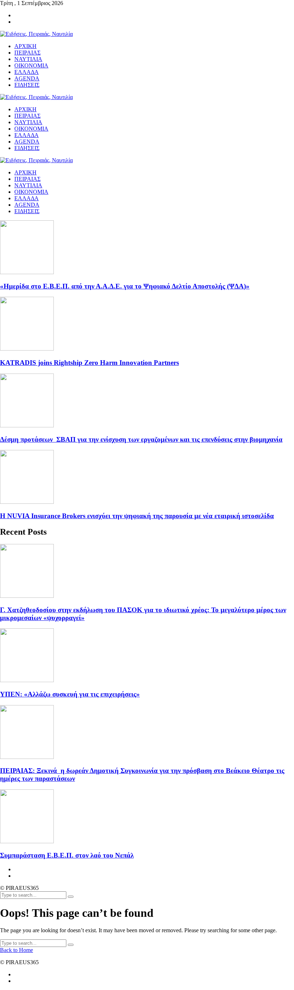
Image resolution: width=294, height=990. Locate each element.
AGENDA (26, 205)
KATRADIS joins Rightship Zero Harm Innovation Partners (89, 362)
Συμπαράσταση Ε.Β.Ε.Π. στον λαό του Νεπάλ (67, 855)
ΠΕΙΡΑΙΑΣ (27, 179)
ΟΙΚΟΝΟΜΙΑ (31, 192)
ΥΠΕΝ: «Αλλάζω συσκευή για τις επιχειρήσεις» (70, 694)
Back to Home (16, 950)
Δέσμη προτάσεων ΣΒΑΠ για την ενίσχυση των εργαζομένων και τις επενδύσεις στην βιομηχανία (141, 439)
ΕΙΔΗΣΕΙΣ (26, 211)
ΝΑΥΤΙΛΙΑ (28, 185)
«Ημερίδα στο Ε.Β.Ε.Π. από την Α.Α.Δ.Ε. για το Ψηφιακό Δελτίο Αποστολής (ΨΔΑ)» (125, 286)
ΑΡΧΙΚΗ (25, 172)
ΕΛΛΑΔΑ (26, 198)
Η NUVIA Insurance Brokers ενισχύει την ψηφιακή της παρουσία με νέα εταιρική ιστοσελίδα (137, 516)
